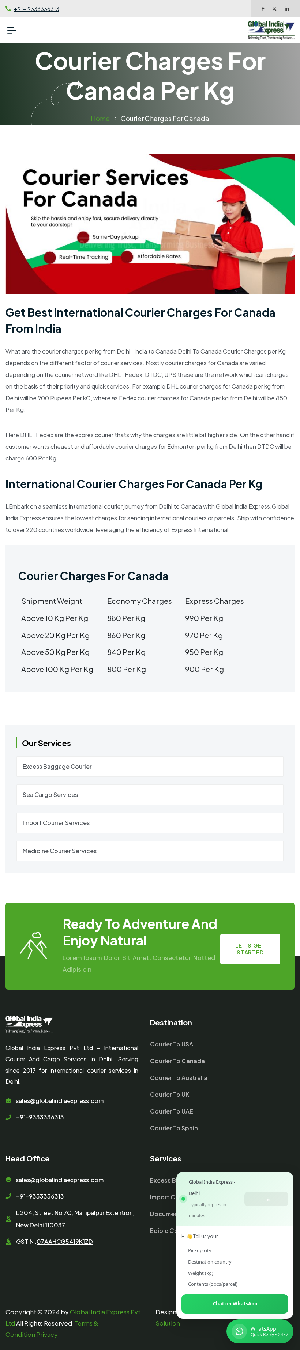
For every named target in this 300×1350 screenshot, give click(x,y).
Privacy (47, 1334)
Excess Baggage (174, 1180)
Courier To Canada (177, 1061)
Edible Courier (170, 1230)
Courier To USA (171, 1044)
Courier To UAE (171, 1111)
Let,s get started (250, 949)
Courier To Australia (178, 1077)
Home (100, 118)
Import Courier (171, 1197)
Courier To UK (169, 1094)
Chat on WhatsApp (235, 1303)
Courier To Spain (174, 1128)
